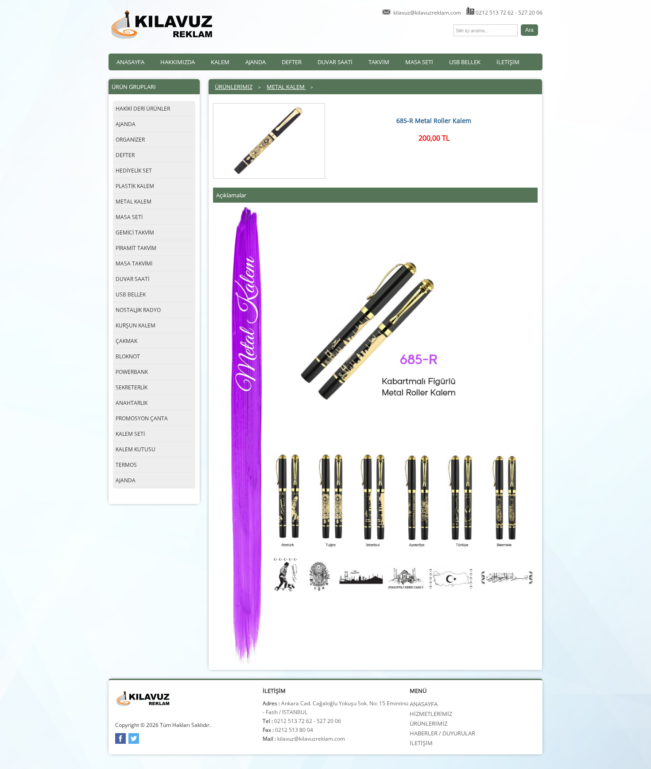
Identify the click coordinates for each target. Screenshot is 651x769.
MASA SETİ (419, 62)
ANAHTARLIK (131, 403)
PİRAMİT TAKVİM (136, 248)
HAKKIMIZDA (177, 62)
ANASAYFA (130, 62)
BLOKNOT (128, 356)
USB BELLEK (464, 62)
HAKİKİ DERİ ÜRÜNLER (143, 108)
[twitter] (133, 742)
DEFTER (292, 62)
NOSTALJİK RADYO (138, 310)
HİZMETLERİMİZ (431, 714)
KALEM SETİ (130, 434)
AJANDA (255, 62)
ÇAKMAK (126, 341)
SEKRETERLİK (131, 387)
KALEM (220, 62)
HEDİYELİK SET (134, 170)
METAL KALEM (133, 201)
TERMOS (126, 465)
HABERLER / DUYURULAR (442, 733)
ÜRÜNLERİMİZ (233, 87)
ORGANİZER (130, 139)
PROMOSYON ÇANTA (142, 418)
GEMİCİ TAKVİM (135, 232)
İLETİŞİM (507, 62)
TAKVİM (378, 62)
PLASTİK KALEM (135, 186)
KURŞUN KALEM (135, 325)
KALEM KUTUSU (135, 449)
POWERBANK (132, 372)
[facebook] (120, 742)
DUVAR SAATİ (335, 62)
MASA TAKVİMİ (134, 263)
